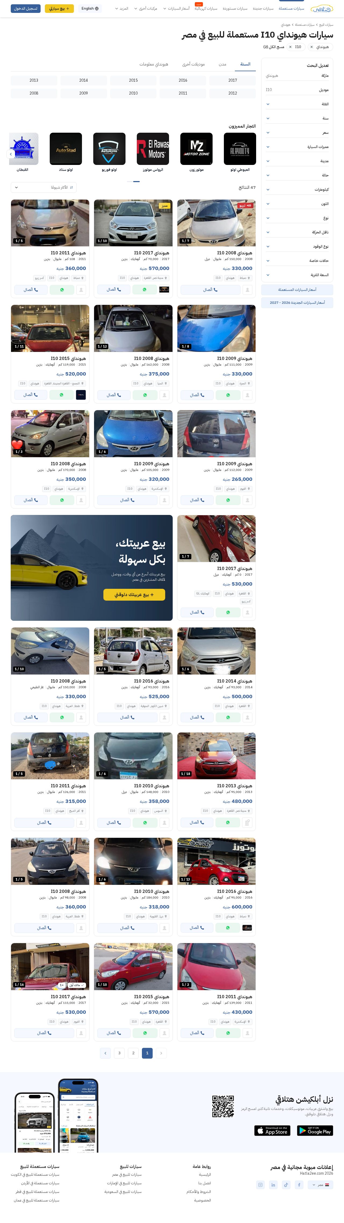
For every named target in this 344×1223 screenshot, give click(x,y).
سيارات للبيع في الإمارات (124, 1183)
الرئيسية (205, 1174)
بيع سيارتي (57, 8)
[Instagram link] (260, 1185)
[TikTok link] (286, 1185)
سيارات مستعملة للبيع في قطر (37, 1192)
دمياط (243, 278)
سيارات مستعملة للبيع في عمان (36, 1200)
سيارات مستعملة (291, 8)
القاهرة (242, 593)
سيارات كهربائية (206, 8)
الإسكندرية (157, 488)
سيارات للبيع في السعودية (123, 1192)
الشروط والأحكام (199, 1192)
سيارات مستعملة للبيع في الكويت (35, 1174)
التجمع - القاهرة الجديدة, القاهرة (62, 383)
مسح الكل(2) (273, 47)
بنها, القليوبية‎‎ (156, 916)
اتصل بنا (204, 1183)
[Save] (184, 206)
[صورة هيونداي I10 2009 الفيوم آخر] (216, 433)
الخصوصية (202, 1200)
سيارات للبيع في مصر (127, 1174)
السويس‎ (158, 811)
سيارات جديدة (263, 8)
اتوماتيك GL (202, 593)
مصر (320, 1184)
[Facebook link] (299, 1185)
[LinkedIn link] (273, 1185)
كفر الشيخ (74, 811)
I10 (218, 278)
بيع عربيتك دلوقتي (131, 594)
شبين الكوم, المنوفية (152, 706)
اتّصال (207, 290)
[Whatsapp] (144, 289)
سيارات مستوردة (235, 8)
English (87, 8)
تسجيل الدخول (25, 8)
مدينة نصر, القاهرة (153, 278)
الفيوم (243, 488)
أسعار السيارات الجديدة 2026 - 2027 (297, 302)
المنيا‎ (160, 383)
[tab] (245, 64)
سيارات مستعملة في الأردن (40, 1183)
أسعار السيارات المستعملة (297, 290)
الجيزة (243, 383)
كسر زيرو (39, 278)
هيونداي (230, 278)
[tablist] (133, 64)
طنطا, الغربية (73, 706)
